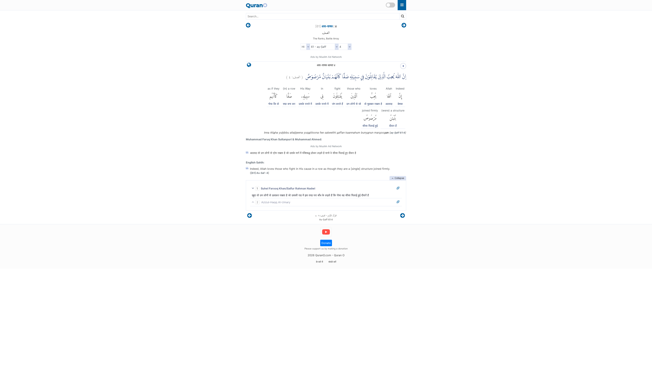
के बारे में (319, 261)
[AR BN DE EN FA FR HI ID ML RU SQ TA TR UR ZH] (305, 46)
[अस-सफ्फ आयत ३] (248, 25)
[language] (249, 65)
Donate (326, 243)
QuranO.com (323, 255)
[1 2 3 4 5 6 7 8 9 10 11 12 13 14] (344, 46)
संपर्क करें (332, 261)
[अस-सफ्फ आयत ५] (404, 25)
